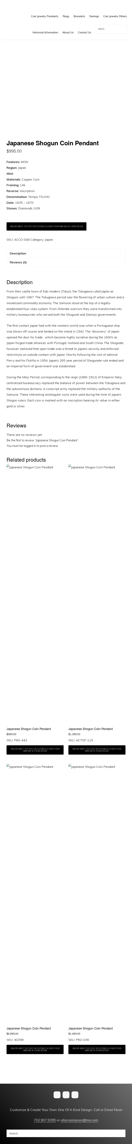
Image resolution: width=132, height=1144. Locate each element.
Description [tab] (18, 253)
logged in (30, 446)
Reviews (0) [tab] (18, 262)
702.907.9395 (45, 1120)
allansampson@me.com (79, 1120)
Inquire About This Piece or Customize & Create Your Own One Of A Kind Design (46, 226)
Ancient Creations (14, 7)
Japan (49, 240)
